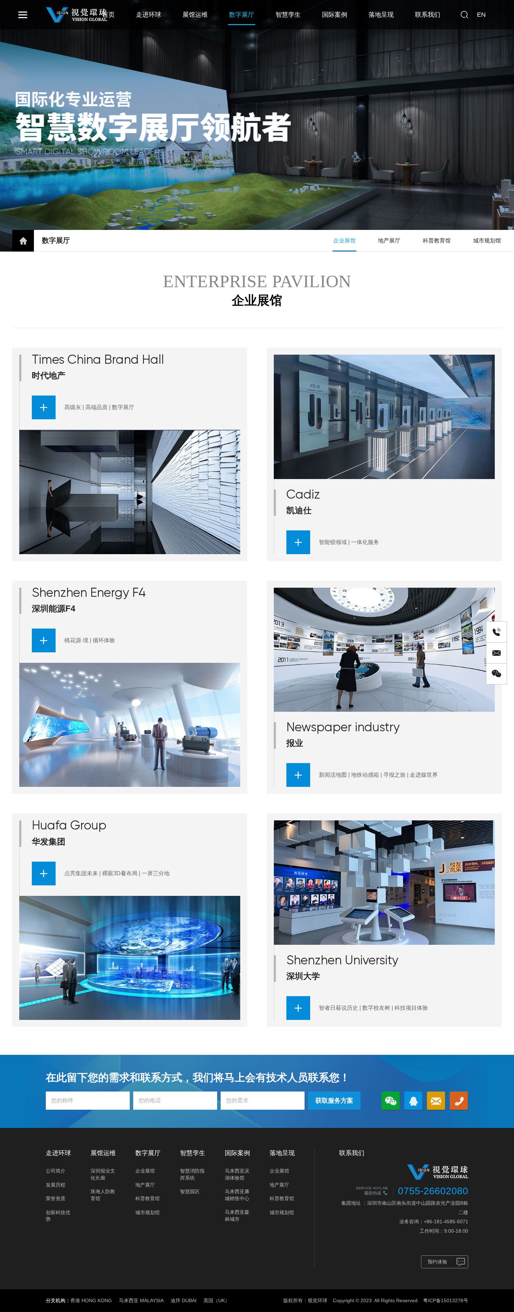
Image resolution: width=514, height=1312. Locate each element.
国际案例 (334, 14)
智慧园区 (190, 1191)
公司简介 (55, 1171)
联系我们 (427, 14)
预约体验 (437, 1261)
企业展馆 (344, 241)
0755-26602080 (433, 1191)
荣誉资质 (55, 1198)
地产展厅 (389, 241)
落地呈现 (381, 14)
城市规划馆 (487, 241)
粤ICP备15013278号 (445, 1300)
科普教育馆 (437, 241)
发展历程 (55, 1185)
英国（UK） (217, 1300)
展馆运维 (195, 14)
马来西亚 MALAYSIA (141, 1300)
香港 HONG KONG (91, 1300)
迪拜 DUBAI (184, 1300)
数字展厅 (241, 14)
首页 (108, 14)
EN (481, 14)
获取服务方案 (334, 1100)
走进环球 (148, 14)
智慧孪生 (288, 14)
